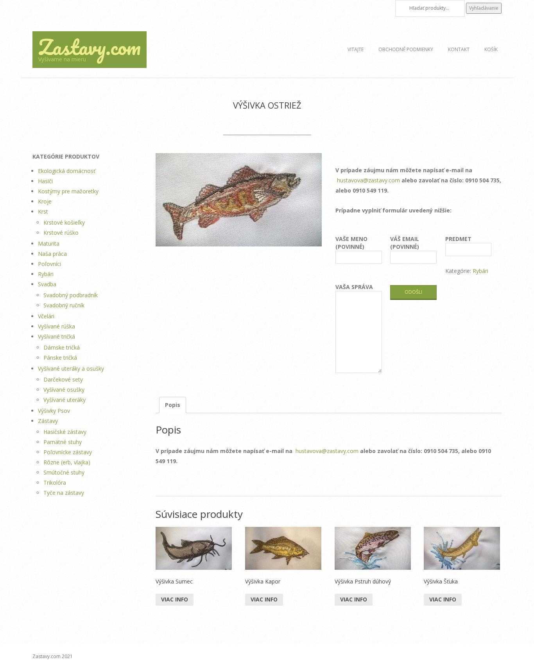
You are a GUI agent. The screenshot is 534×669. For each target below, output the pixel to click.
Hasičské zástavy (64, 431)
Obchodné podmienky (405, 49)
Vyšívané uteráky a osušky (71, 368)
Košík (491, 49)
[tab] (172, 405)
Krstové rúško (61, 232)
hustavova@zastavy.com (368, 180)
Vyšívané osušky (63, 389)
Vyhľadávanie (483, 8)
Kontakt (458, 49)
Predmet (458, 239)
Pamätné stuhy (62, 442)
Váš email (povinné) (404, 242)
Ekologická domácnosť (66, 171)
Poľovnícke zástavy (67, 452)
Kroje (45, 201)
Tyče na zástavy (63, 492)
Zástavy (48, 421)
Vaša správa (354, 287)
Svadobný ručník (63, 305)
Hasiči (45, 181)
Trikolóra (54, 482)
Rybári (480, 271)
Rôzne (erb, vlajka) (66, 462)
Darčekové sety (63, 379)
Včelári (46, 316)
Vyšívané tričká (56, 336)
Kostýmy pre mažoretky (68, 191)
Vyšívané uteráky (64, 399)
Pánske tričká (60, 357)
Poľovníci (49, 264)
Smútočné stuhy (63, 472)
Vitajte (356, 49)
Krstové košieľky (64, 222)
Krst (43, 211)
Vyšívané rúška (56, 326)
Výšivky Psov (54, 410)
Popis (172, 405)
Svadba (47, 284)
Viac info (174, 599)
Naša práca (52, 253)
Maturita (48, 243)
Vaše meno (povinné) (351, 242)
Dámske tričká (61, 347)
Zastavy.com (89, 47)
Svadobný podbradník (70, 295)
